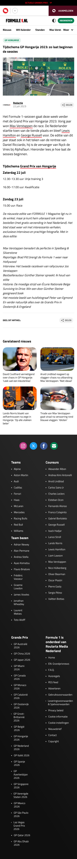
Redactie (18, 103)
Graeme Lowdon (18, 586)
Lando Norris (55, 543)
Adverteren (54, 688)
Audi (16, 481)
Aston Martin (21, 475)
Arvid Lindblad (56, 481)
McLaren (18, 506)
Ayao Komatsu (22, 563)
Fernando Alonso (57, 506)
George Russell (31, 135)
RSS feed (53, 682)
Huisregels (54, 676)
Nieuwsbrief (54, 729)
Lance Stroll (54, 537)
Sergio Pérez (55, 593)
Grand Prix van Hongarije (38, 166)
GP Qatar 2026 (22, 835)
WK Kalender (23, 30)
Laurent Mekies (18, 612)
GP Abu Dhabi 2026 (21, 843)
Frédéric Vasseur (18, 577)
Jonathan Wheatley (19, 602)
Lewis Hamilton (56, 549)
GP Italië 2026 (21, 755)
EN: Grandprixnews (58, 664)
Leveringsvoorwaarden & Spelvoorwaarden (60, 702)
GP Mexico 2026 (19, 805)
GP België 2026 (19, 728)
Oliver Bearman (56, 574)
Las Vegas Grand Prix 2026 (19, 826)
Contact (52, 735)
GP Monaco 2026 (20, 687)
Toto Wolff (19, 620)
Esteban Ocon (55, 500)
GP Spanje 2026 (19, 763)
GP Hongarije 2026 (21, 738)
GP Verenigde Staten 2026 (20, 795)
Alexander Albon (57, 469)
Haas (16, 500)
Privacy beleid (55, 710)
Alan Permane (21, 551)
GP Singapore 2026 (21, 786)
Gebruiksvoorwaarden (60, 694)
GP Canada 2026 (20, 677)
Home (51, 657)
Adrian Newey (21, 544)
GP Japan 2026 (22, 660)
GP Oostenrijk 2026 (21, 706)
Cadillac (18, 487)
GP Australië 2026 (20, 646)
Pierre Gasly (54, 586)
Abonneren (66, 20)
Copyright (53, 741)
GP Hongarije (12, 40)
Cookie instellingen (58, 723)
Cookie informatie (57, 716)
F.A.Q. (51, 670)
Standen (40, 30)
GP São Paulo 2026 (21, 814)
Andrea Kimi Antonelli (60, 475)
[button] (63, 11)
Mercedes (19, 512)
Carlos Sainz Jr (56, 487)
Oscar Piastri (55, 580)
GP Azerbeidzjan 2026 (21, 775)
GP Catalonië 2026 (21, 696)
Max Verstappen (58, 30)
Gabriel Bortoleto (57, 518)
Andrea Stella (21, 557)
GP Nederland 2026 (21, 747)
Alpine (17, 469)
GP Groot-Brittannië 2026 (18, 717)
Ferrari (17, 494)
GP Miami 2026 (19, 667)
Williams (18, 531)
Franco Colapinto (57, 512)
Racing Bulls (20, 518)
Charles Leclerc (56, 494)
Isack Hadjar (55, 531)
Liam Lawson (55, 555)
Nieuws (7, 30)
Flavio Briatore (22, 569)
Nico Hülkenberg (57, 568)
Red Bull (18, 524)
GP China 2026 (22, 653)
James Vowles (21, 594)
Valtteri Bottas (56, 599)
